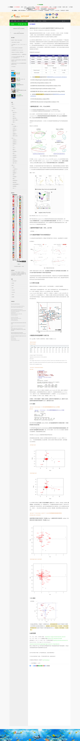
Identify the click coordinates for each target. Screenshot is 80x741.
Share (32, 665)
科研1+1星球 (15, 120)
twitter (13, 294)
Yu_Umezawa (13, 272)
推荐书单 (14, 118)
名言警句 (14, 140)
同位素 (14, 171)
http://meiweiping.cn (46, 660)
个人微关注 (15, 169)
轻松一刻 (14, 163)
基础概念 (14, 172)
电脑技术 (14, 133)
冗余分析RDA (53, 30)
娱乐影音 (20, 94)
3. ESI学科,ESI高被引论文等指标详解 (16, 47)
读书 (13, 159)
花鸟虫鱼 (14, 155)
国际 (15, 21)
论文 (13, 188)
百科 (19, 72)
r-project (13, 290)
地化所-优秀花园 (18, 275)
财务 (13, 122)
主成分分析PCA (47, 30)
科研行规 (14, 182)
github (13, 285)
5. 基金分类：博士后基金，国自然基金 (17, 52)
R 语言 (14, 128)
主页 (12, 21)
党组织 (14, 108)
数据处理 (33, 24)
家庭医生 (14, 143)
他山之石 (14, 112)
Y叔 (16, 272)
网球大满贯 (18, 73)
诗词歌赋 (14, 157)
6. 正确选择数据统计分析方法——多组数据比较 (18, 54)
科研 (34, 21)
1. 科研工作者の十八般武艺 (15, 42)
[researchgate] (17, 24)
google (13, 283)
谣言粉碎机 (15, 161)
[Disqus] (49, 682)
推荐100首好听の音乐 (19, 95)
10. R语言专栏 (13, 66)
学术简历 (44, 21)
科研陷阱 (14, 186)
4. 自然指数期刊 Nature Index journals (17, 50)
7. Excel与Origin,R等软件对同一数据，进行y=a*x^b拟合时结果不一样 (17, 57)
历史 (13, 114)
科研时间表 (15, 180)
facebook (13, 292)
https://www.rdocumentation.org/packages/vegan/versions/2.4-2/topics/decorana (44, 644)
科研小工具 (15, 135)
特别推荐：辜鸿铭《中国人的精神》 (16, 40)
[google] (20, 24)
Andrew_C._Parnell (21, 271)
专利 (13, 167)
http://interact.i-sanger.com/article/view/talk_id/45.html (55, 636)
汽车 (13, 132)
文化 (13, 147)
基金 (13, 174)
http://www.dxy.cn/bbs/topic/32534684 (55, 638)
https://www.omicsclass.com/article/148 (60, 640)
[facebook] (24, 24)
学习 (18, 21)
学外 (22, 21)
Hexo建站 (14, 126)
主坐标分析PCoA (41, 30)
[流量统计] (18, 264)
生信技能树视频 (13, 274)
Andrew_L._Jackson (14, 271)
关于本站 (39, 21)
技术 (26, 21)
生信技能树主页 (23, 272)
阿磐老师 (19, 272)
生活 (30, 21)
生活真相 (14, 151)
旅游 (13, 149)
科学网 (13, 296)
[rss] (25, 24)
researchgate (14, 280)
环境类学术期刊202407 (20, 84)
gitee (12, 287)
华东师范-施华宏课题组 (20, 274)
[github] (18, 24)
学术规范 (14, 176)
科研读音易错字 (16, 184)
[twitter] (22, 24)
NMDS (37, 30)
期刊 (19, 83)
